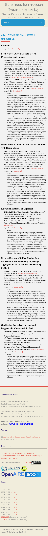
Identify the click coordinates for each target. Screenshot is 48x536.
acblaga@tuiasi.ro (9, 225)
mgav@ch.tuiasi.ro (37, 88)
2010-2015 (5, 517)
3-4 (15, 514)
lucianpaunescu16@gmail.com (27, 273)
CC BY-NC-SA (26, 462)
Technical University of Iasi (17, 453)
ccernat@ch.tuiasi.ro (37, 349)
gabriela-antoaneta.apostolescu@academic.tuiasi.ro (21, 437)
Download (15, 49)
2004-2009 (5, 520)
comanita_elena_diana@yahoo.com (21, 77)
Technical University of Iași (16, 532)
